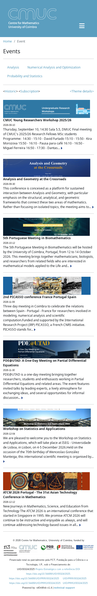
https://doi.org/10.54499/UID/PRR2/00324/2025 (35, 583)
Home (7, 41)
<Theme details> (82, 91)
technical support (64, 587)
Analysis (13, 67)
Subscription (29, 91)
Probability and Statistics (24, 76)
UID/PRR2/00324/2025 (75, 583)
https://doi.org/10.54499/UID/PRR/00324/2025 (34, 578)
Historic (10, 91)
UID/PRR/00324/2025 (74, 578)
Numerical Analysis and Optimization (53, 67)
